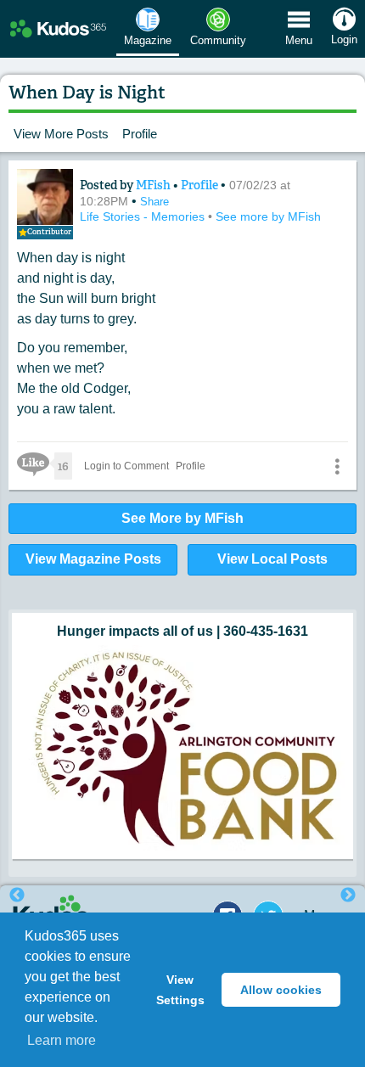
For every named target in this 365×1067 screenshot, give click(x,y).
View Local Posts (272, 559)
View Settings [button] (180, 990)
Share (154, 201)
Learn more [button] (61, 1040)
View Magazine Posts (93, 559)
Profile (139, 133)
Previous (16, 895)
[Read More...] (182, 663)
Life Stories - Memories (144, 216)
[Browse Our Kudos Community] (58, 29)
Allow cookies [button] (281, 990)
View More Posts (61, 133)
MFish (154, 185)
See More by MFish (182, 518)
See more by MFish (268, 216)
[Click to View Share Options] (337, 466)
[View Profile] (45, 197)
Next (348, 895)
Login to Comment (126, 466)
